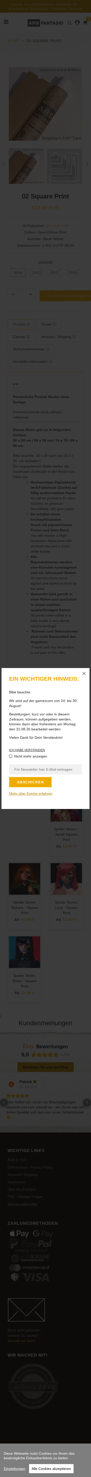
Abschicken (30, 782)
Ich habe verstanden (27, 750)
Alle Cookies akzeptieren (51, 1469)
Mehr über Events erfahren (30, 793)
